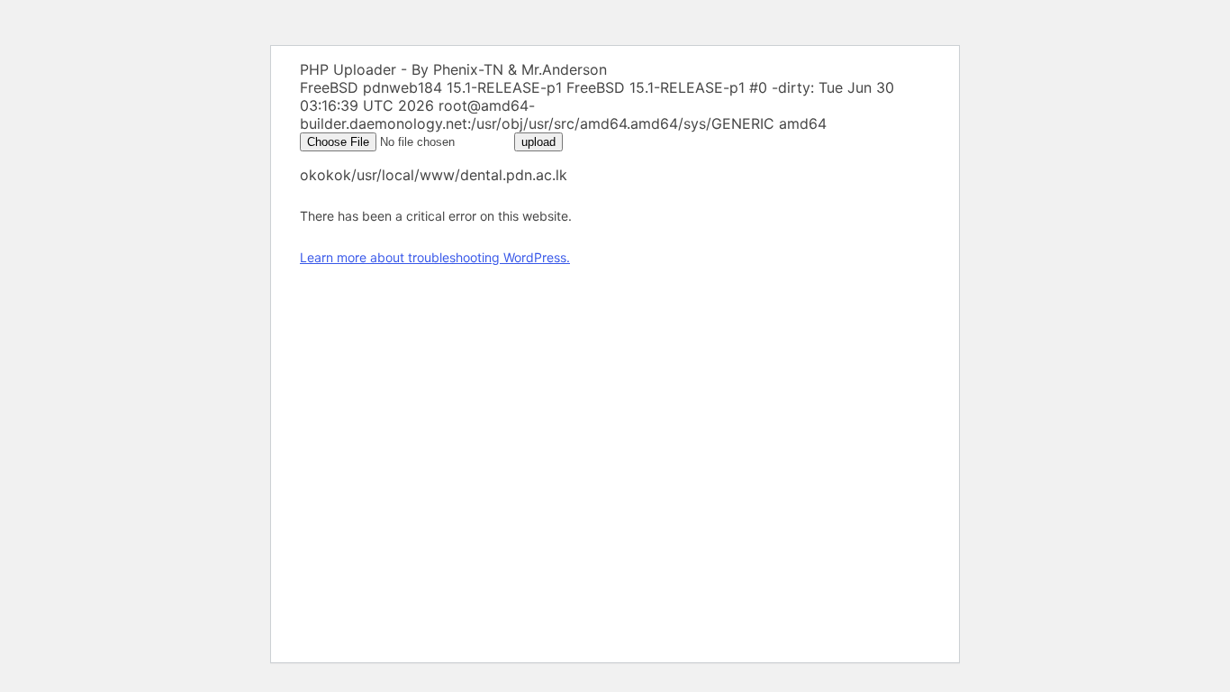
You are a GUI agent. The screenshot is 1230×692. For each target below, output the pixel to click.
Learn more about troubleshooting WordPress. (435, 257)
